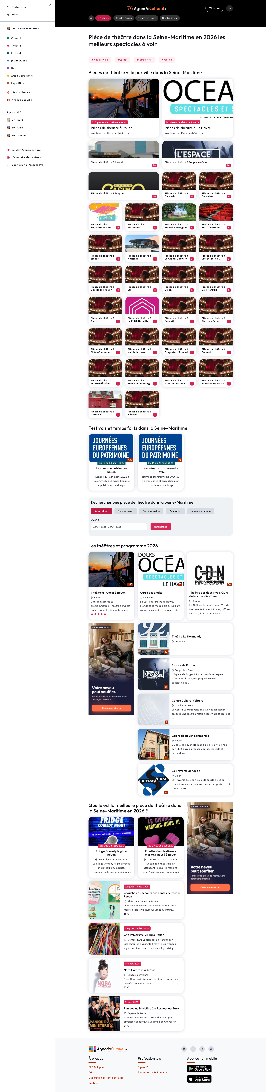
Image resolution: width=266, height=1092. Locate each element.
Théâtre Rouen (124, 18)
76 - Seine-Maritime (25, 28)
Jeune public (19, 60)
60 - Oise (17, 127)
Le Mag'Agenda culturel (24, 150)
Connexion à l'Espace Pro (25, 165)
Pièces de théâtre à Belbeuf (213, 351)
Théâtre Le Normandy (187, 636)
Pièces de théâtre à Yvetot (107, 162)
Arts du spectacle (22, 75)
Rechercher (160, 526)
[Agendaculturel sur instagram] (202, 1049)
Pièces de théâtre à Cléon (176, 288)
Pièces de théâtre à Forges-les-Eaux (186, 162)
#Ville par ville (100, 59)
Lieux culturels (18, 92)
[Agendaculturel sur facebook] (193, 1049)
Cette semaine (151, 511)
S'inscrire (214, 8)
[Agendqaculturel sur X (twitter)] (184, 1049)
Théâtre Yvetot (170, 18)
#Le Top (122, 59)
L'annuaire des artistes (24, 157)
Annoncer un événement (152, 1072)
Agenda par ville (19, 100)
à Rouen (111, 853)
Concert (16, 38)
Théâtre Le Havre (147, 18)
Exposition (17, 83)
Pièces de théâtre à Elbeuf (102, 257)
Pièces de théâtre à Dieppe (107, 193)
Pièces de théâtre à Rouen (111, 128)
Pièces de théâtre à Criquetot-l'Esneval (176, 351)
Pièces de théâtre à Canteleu (213, 195)
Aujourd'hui (101, 511)
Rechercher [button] (16, 7)
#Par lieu (167, 59)
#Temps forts (144, 59)
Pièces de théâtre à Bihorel (139, 413)
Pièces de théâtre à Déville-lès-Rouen (102, 288)
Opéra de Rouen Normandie (190, 735)
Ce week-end (125, 511)
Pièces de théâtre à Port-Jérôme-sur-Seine (102, 227)
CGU (91, 1072)
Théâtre (16, 45)
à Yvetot (139, 970)
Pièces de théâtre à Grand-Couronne (176, 382)
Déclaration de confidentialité (106, 1077)
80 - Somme (19, 135)
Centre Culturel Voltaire (187, 700)
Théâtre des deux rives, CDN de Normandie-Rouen (208, 594)
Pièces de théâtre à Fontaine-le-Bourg (139, 382)
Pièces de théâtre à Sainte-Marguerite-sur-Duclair (213, 383)
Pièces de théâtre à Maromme (139, 226)
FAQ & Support (97, 1067)
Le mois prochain (201, 511)
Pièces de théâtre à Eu (139, 288)
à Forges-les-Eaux (151, 1008)
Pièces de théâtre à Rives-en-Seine (213, 320)
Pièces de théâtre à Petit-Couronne (213, 226)
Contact (93, 1082)
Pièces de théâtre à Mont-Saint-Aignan (176, 226)
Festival (16, 53)
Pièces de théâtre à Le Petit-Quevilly (139, 320)
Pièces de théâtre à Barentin (176, 195)
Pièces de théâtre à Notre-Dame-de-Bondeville (102, 352)
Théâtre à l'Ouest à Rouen (108, 592)
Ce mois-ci (175, 511)
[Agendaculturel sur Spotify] (211, 1049)
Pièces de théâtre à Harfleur (139, 257)
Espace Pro (144, 1067)
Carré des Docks (151, 592)
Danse (15, 68)
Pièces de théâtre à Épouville (176, 320)
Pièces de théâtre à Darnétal (102, 413)
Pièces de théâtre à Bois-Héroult (213, 288)
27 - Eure (17, 119)
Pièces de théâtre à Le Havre (188, 128)
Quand (95, 519)
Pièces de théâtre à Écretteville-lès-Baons (102, 383)
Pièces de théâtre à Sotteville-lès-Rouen (213, 258)
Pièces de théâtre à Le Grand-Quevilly (176, 257)
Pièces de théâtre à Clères (102, 320)
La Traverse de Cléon (186, 771)
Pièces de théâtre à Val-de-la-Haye (139, 351)
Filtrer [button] (13, 14)
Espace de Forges (183, 665)
